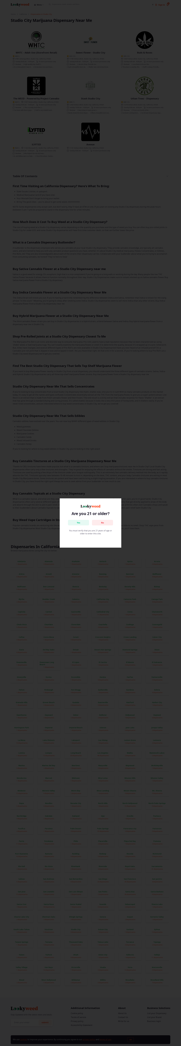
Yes (78, 522)
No (102, 522)
